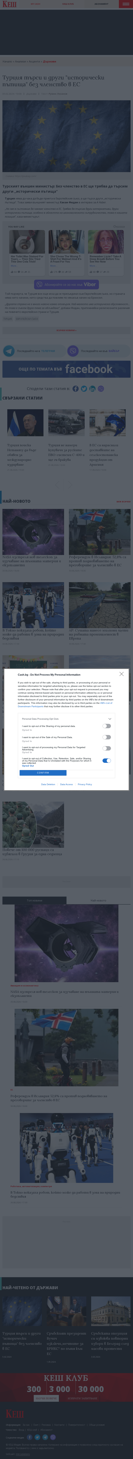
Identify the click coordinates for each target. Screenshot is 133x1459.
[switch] (107, 726)
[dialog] (66, 729)
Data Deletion (48, 784)
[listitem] (66, 719)
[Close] (123, 675)
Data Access (66, 784)
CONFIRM (43, 773)
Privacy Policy (85, 784)
